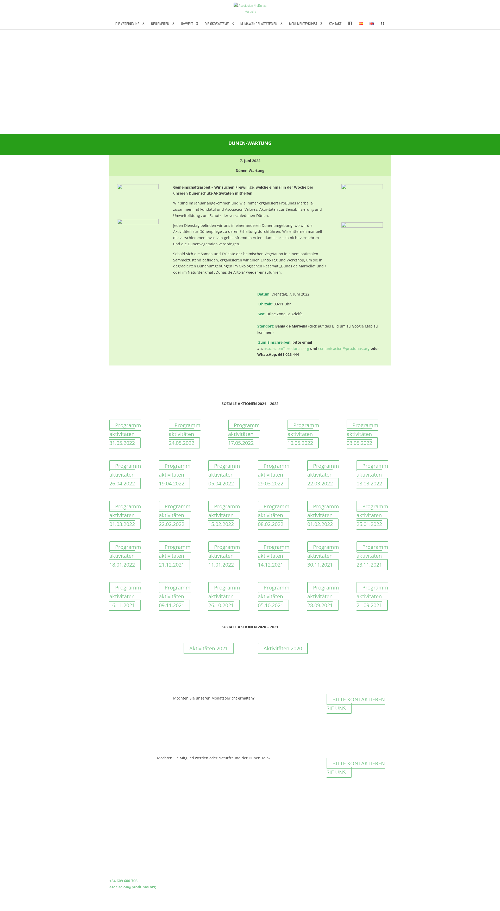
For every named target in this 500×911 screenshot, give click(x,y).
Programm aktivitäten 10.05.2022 (303, 434)
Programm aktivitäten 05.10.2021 (274, 596)
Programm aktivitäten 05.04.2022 (224, 474)
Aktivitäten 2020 (283, 648)
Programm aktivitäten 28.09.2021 (323, 596)
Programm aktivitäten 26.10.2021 (224, 596)
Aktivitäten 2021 (208, 648)
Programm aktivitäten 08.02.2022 (274, 515)
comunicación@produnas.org (344, 348)
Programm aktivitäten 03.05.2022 (362, 434)
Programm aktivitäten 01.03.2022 (125, 515)
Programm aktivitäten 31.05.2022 (125, 434)
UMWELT (187, 24)
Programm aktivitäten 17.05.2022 (244, 434)
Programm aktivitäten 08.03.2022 (372, 474)
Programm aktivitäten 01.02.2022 (323, 515)
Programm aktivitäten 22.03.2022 (323, 474)
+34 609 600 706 (123, 880)
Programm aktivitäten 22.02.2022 (175, 515)
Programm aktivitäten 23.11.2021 (372, 555)
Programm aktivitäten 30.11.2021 (323, 555)
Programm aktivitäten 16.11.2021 (125, 596)
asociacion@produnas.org (286, 348)
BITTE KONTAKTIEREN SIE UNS (356, 704)
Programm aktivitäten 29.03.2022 (274, 474)
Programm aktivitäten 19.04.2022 (175, 474)
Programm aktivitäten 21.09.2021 (372, 596)
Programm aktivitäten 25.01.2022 (372, 515)
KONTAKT (335, 24)
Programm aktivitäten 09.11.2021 (175, 596)
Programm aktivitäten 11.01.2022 (224, 555)
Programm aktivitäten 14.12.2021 (274, 555)
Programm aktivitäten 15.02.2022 (224, 515)
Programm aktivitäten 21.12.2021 (175, 555)
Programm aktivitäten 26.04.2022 (125, 474)
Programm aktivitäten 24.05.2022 (185, 434)
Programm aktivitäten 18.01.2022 (125, 555)
